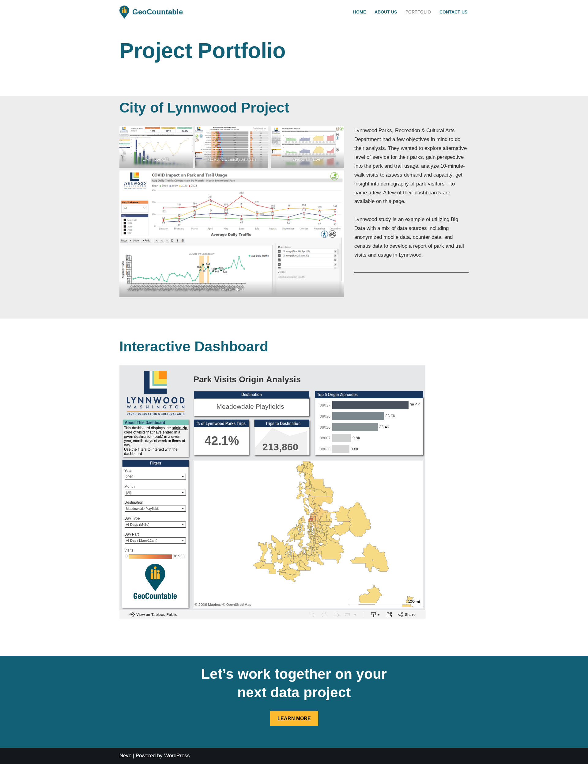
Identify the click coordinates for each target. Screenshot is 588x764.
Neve (125, 755)
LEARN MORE (294, 718)
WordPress (177, 755)
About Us (386, 12)
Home (359, 12)
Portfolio (418, 12)
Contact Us (453, 12)
